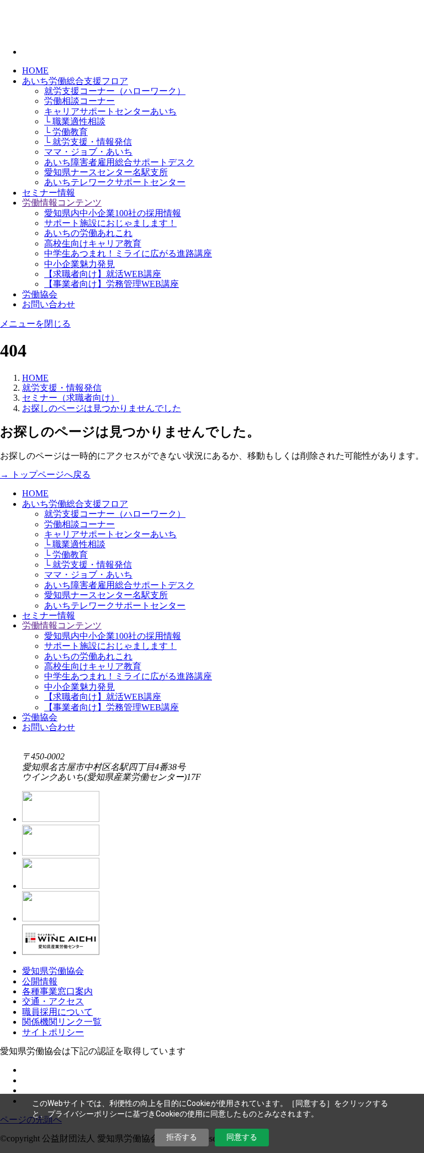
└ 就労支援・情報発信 (88, 141)
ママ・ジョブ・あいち (88, 151)
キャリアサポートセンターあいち (110, 111)
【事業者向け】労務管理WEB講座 (111, 284)
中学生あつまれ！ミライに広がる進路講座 (128, 253)
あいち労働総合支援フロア (75, 81)
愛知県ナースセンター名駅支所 (106, 172)
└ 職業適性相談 (74, 121)
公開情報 (39, 981)
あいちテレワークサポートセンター (115, 182)
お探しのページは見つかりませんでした (101, 408)
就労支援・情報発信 (62, 387)
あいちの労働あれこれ (88, 233)
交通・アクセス (53, 1001)
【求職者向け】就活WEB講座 (102, 274)
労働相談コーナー (79, 101)
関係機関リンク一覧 (62, 1021)
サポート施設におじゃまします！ (110, 223)
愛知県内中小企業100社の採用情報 (112, 213)
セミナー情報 (48, 192)
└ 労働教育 (66, 132)
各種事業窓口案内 (57, 991)
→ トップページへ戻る (45, 474)
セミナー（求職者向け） (70, 397)
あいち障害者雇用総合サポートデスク (119, 162)
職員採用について (57, 1011)
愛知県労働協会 (53, 971)
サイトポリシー (53, 1032)
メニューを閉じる (35, 323)
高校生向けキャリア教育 (92, 243)
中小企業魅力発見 (79, 264)
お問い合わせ (48, 304)
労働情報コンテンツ (62, 202)
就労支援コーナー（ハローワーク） (115, 91)
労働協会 (39, 294)
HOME (35, 70)
